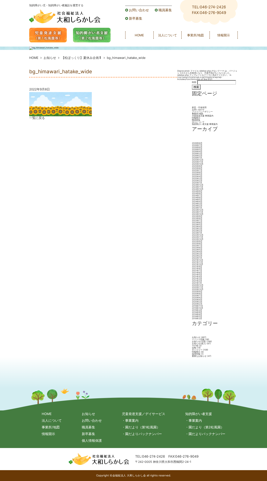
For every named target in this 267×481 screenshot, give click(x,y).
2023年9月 (197, 216)
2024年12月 (197, 185)
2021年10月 (197, 264)
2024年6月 (197, 197)
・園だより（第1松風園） (141, 427)
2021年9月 (197, 266)
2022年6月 (197, 247)
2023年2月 (197, 230)
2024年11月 (197, 187)
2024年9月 (197, 191)
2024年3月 (197, 203)
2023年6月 (197, 222)
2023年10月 (197, 214)
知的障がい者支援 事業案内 (205, 124)
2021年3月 (197, 278)
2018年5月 (197, 316)
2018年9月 (197, 312)
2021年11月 (197, 262)
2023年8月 (197, 218)
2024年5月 (197, 199)
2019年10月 (197, 308)
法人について (167, 35)
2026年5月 (197, 149)
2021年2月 (197, 281)
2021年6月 (197, 272)
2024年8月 (197, 193)
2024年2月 (197, 205)
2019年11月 (197, 306)
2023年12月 (197, 210)
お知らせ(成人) (199, 343)
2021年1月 (197, 283)
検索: (194, 82)
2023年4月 (197, 226)
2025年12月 (197, 159)
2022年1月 (197, 258)
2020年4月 (197, 299)
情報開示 (223, 35)
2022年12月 (197, 235)
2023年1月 (197, 233)
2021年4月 (197, 276)
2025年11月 (197, 162)
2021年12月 (197, 260)
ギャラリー (197, 349)
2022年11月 (197, 237)
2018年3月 (197, 318)
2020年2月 (197, 304)
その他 (195, 345)
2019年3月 (197, 310)
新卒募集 (135, 18)
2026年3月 (197, 153)
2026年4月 (197, 151)
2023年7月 (197, 220)
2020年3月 (197, 301)
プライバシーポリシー (202, 111)
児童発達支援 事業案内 (202, 115)
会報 (194, 347)
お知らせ (50, 58)
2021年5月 (197, 274)
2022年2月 (197, 255)
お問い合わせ (139, 10)
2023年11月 (197, 212)
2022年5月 (197, 249)
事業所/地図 (195, 35)
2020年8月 (197, 293)
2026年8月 (197, 143)
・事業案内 (130, 420)
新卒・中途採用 (199, 107)
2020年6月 (197, 297)
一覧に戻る (37, 118)
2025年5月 (197, 174)
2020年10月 (197, 289)
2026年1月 (197, 157)
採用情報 (196, 354)
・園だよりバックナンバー (142, 434)
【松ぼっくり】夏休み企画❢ (81, 58)
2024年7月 (197, 195)
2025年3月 (197, 178)
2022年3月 (197, 253)
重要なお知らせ (199, 356)
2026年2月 (197, 155)
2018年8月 (197, 314)
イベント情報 (198, 339)
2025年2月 (197, 180)
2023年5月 (197, 224)
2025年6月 (197, 172)
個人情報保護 (92, 440)
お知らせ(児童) (199, 341)
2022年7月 (197, 245)
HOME (139, 35)
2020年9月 (197, 291)
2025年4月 (197, 176)
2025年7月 (197, 170)
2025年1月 (197, 182)
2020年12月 (197, 285)
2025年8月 (197, 168)
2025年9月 (197, 166)
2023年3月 (197, 228)
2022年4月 (197, 251)
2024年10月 (197, 189)
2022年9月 (197, 241)
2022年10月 (197, 239)
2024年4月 (197, 201)
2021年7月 (197, 270)
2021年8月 (197, 268)
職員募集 (165, 10)
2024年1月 (197, 207)
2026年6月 (197, 147)
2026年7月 (197, 145)
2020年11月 (197, 287)
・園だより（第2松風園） (204, 427)
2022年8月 (197, 243)
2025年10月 (197, 164)
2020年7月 (197, 295)
